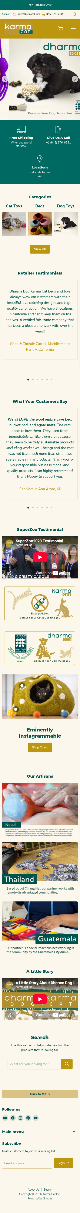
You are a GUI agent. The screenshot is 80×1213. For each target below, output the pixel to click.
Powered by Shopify (40, 1199)
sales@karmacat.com (29, 14)
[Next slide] (75, 79)
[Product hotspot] (22, 685)
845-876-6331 (54, 14)
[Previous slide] (5, 79)
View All (40, 249)
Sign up (64, 1163)
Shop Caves (40, 747)
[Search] (67, 1064)
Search (48, 1190)
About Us (33, 1190)
